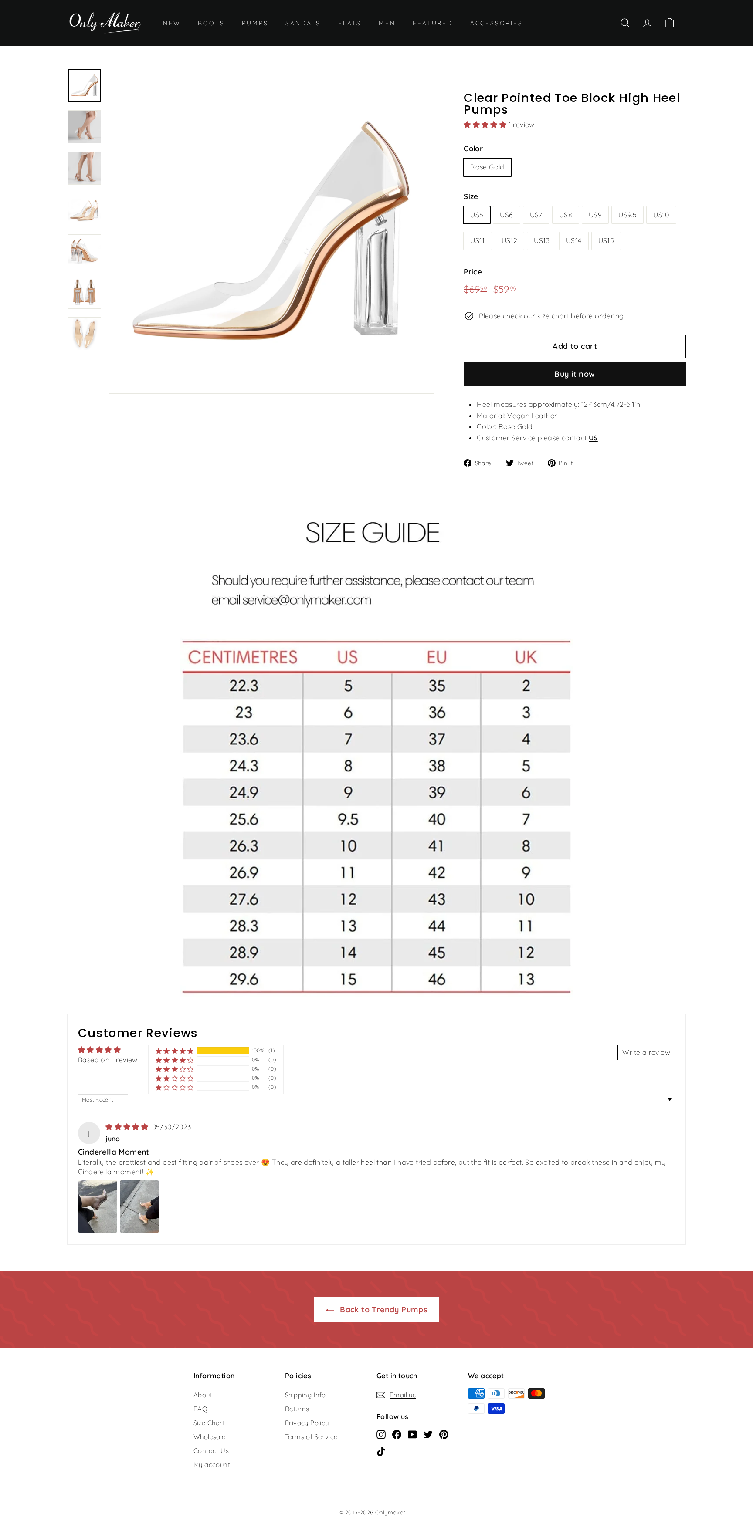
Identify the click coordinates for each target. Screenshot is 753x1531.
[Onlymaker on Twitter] (428, 1434)
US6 (506, 214)
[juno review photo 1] (97, 1206)
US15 (606, 240)
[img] (127, 1126)
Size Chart (209, 1423)
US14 (574, 240)
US (593, 437)
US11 (477, 240)
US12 (510, 240)
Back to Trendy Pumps (382, 1310)
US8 (565, 214)
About (202, 1395)
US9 (595, 214)
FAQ (200, 1409)
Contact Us (211, 1451)
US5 (476, 214)
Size (471, 196)
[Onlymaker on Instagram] (381, 1434)
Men (387, 23)
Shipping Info (305, 1395)
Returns (297, 1409)
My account (211, 1464)
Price (473, 271)
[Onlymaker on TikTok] (381, 1451)
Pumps (255, 23)
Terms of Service (311, 1437)
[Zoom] (271, 230)
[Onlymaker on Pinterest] (443, 1434)
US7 (536, 214)
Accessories (496, 23)
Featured (432, 23)
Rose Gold (487, 166)
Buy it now (574, 374)
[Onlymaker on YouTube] (412, 1434)
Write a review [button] (646, 1052)
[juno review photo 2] (139, 1206)
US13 (541, 240)
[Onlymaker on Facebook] (396, 1434)
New (171, 23)
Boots (211, 23)
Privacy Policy (307, 1423)
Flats (349, 23)
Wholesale (209, 1437)
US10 (661, 214)
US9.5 (627, 214)
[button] (486, 124)
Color (473, 148)
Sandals (303, 23)
